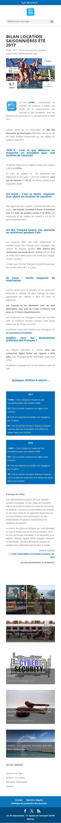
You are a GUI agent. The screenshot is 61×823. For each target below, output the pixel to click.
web (35, 53)
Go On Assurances (28, 50)
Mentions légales (34, 800)
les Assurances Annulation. (19, 332)
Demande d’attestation (17, 782)
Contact (9, 786)
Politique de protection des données (29, 803)
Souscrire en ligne (14, 773)
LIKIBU (31, 102)
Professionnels (25, 53)
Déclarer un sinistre (15, 777)
